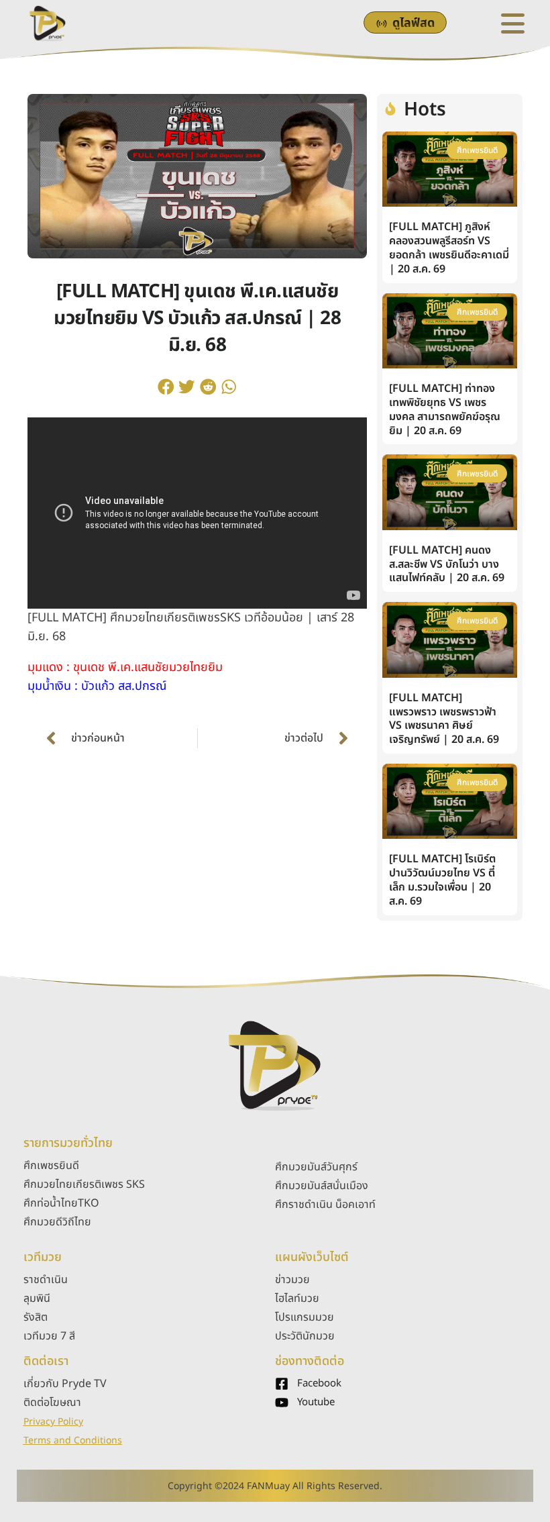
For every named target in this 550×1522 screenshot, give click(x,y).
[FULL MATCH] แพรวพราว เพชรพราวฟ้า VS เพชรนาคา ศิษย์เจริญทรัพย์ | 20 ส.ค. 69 (444, 719)
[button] (165, 386)
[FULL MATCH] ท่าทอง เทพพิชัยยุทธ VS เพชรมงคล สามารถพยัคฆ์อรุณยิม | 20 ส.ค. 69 (444, 409)
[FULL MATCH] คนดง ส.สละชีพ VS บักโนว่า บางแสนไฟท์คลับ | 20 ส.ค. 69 (446, 564)
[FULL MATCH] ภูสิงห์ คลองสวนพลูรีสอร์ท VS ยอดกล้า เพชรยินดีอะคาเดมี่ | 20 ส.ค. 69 (449, 247)
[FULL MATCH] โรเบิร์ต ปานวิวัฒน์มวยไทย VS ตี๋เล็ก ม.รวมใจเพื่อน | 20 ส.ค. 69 (442, 880)
